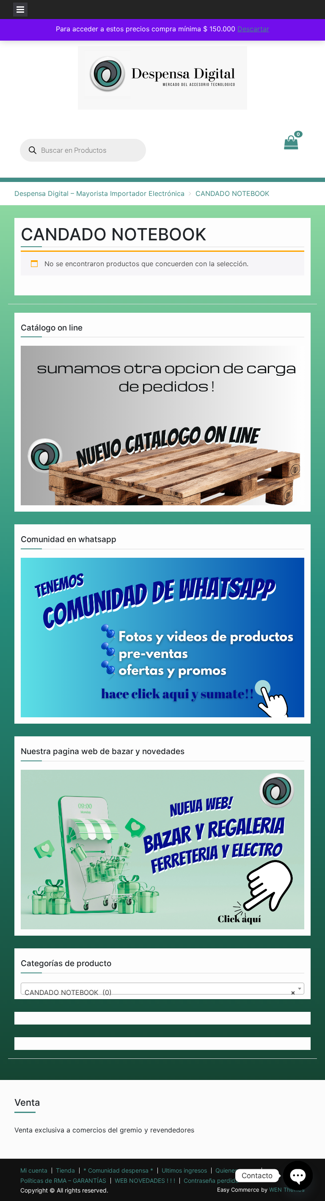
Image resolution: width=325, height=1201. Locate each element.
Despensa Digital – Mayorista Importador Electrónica (99, 193)
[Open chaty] (298, 1175)
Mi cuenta (33, 1170)
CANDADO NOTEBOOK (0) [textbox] (160, 992)
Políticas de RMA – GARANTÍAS (63, 1181)
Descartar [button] (253, 29)
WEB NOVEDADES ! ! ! (145, 1181)
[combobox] (162, 988)
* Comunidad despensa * (118, 1170)
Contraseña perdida (211, 1181)
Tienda (65, 1170)
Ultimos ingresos (184, 1170)
